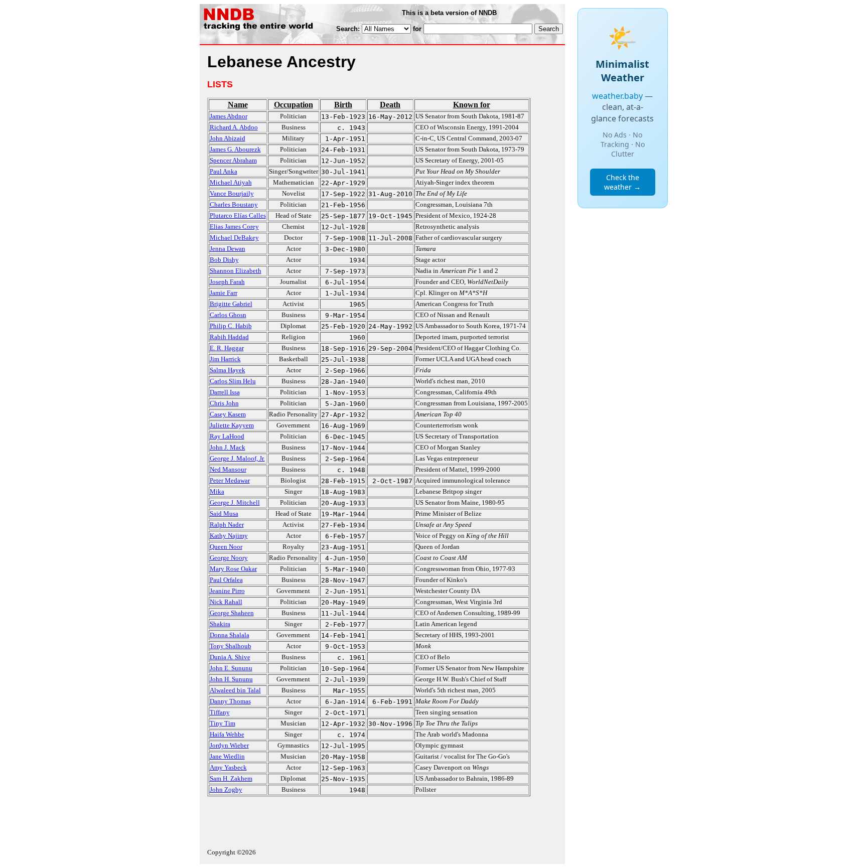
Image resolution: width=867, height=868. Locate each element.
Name (238, 104)
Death (390, 104)
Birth (343, 104)
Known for (471, 104)
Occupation (293, 104)
